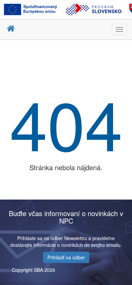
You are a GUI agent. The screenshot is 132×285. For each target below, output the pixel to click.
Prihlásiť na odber (66, 257)
